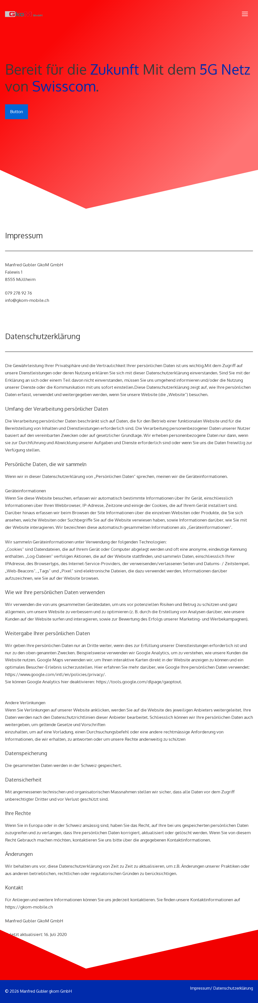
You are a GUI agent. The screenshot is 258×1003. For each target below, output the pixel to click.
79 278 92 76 (20, 293)
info (9, 300)
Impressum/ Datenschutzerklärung (221, 988)
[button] (245, 14)
